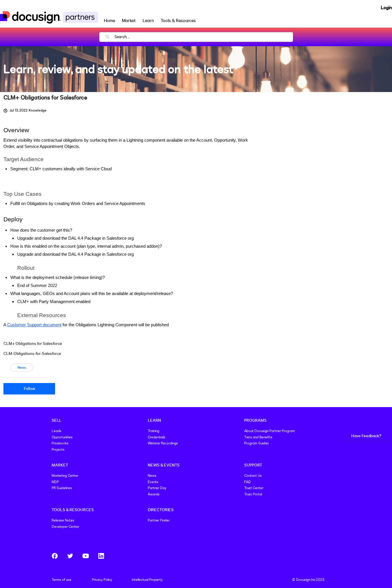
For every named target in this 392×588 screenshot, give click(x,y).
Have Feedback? (366, 436)
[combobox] (204, 37)
